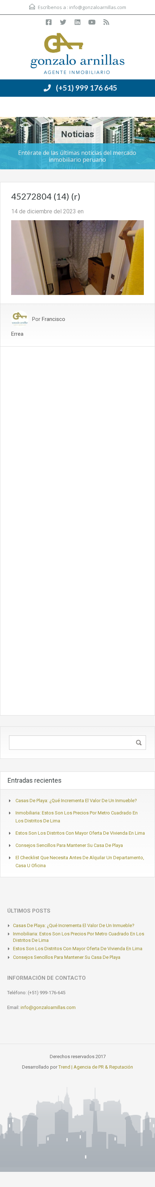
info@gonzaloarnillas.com (97, 7)
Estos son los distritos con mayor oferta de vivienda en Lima (80, 833)
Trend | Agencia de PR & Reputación (95, 1067)
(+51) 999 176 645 (86, 87)
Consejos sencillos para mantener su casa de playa (69, 845)
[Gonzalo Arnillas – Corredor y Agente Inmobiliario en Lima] (77, 54)
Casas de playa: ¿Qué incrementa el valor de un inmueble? (76, 800)
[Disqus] (77, 437)
